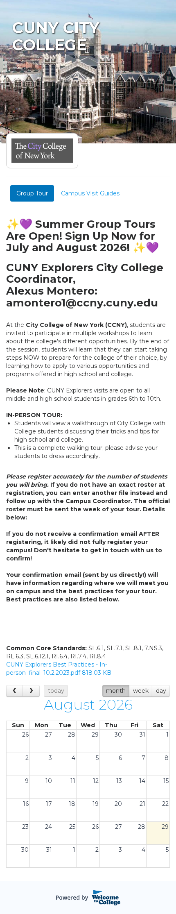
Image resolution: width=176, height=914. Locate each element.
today (56, 690)
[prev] (14, 691)
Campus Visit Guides (90, 193)
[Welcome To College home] (106, 898)
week (141, 690)
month (116, 690)
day (161, 690)
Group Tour (32, 193)
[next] (31, 691)
